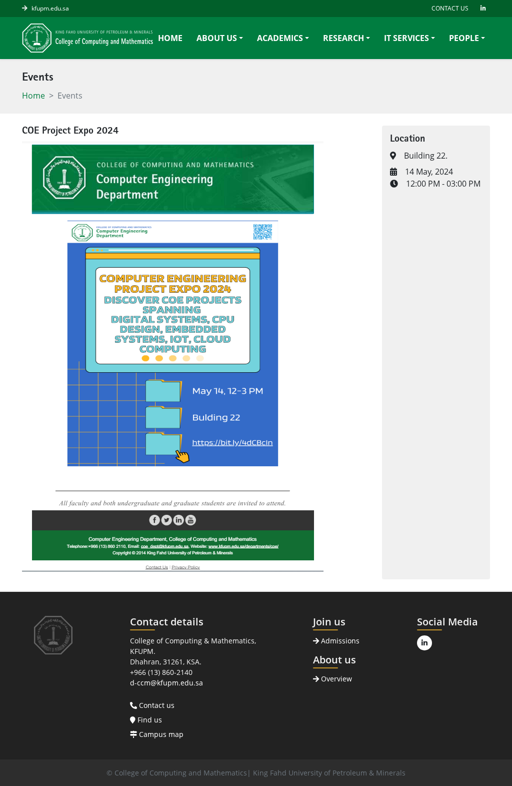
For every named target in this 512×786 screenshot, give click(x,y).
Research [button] (343, 38)
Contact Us (450, 8)
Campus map (160, 734)
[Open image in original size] (87, 38)
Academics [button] (280, 38)
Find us (149, 719)
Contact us (155, 705)
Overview (335, 678)
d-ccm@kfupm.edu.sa (166, 682)
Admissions (339, 640)
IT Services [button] (406, 38)
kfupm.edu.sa (50, 8)
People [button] (464, 38)
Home (170, 38)
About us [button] (216, 38)
